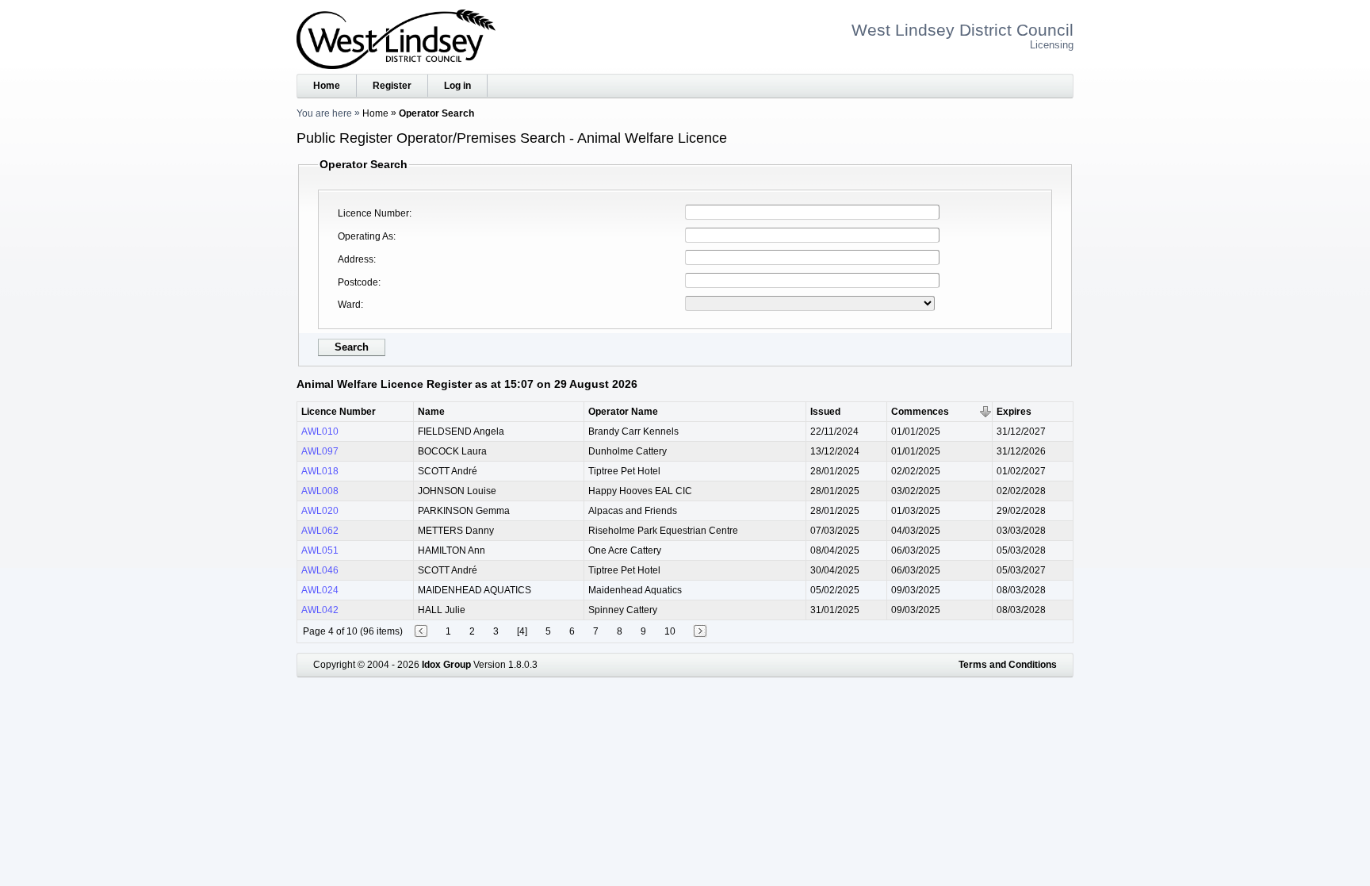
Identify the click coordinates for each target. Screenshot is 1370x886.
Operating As (365, 236)
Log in (457, 85)
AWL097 (320, 451)
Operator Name (623, 411)
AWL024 (320, 590)
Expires (1014, 411)
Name (431, 411)
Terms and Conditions (1008, 664)
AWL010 (320, 431)
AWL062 (320, 530)
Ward (349, 304)
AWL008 (320, 491)
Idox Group (446, 664)
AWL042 (320, 610)
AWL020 (320, 510)
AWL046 (320, 570)
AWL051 (320, 550)
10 (669, 631)
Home (326, 85)
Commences (920, 411)
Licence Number (373, 213)
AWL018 (320, 471)
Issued (825, 411)
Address (355, 259)
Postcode (358, 282)
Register (392, 85)
